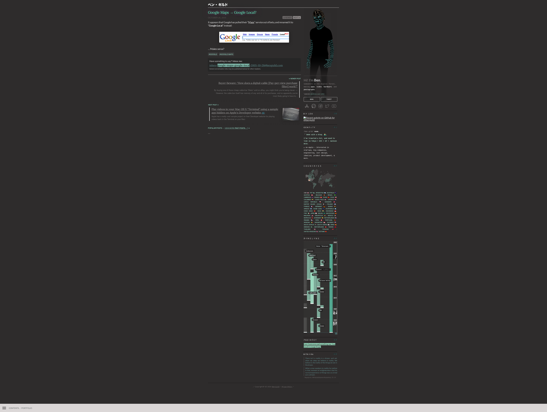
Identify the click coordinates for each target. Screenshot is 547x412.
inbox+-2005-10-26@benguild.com (246, 65)
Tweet (329, 99)
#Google (213, 54)
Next (297, 17)
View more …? (236, 128)
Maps (251, 22)
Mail (312, 99)
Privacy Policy (287, 387)
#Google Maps (226, 54)
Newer (287, 17)
